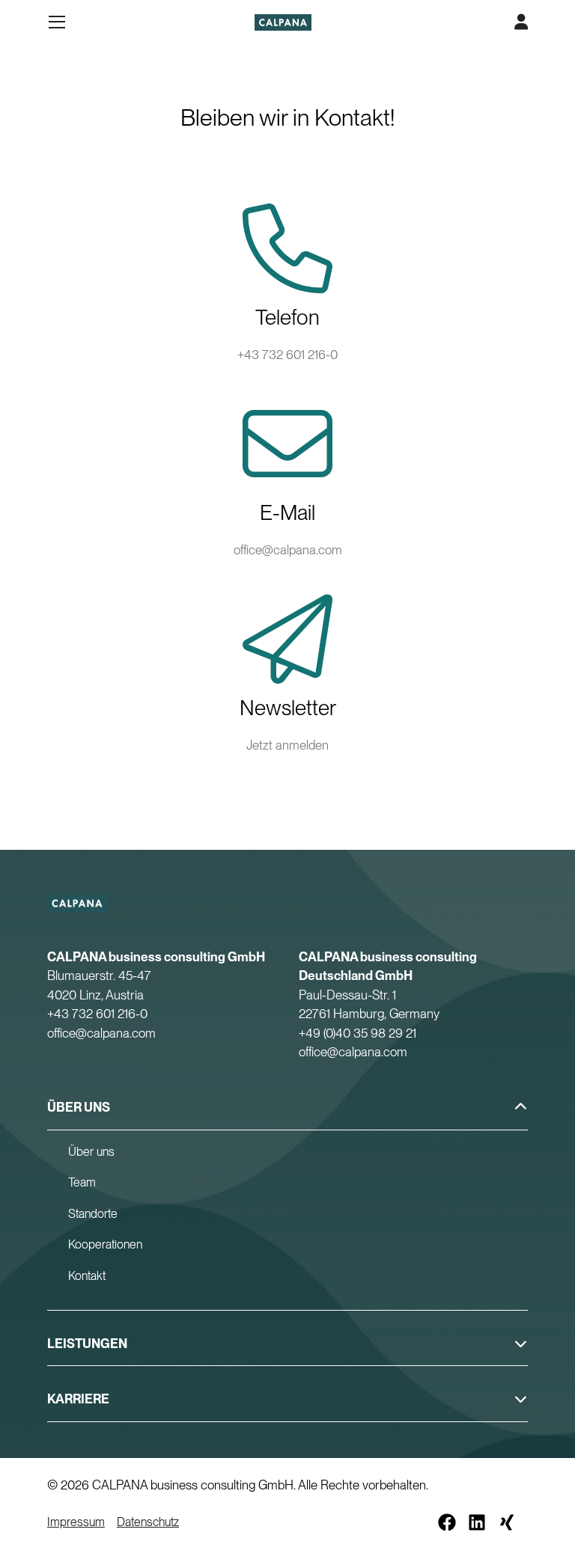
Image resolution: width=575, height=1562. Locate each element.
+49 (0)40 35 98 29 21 (357, 1033)
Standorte (93, 1214)
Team (82, 1182)
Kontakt (87, 1276)
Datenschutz (148, 1522)
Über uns (91, 1152)
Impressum (76, 1522)
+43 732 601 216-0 (287, 354)
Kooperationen (105, 1244)
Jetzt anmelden (287, 745)
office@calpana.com (288, 549)
